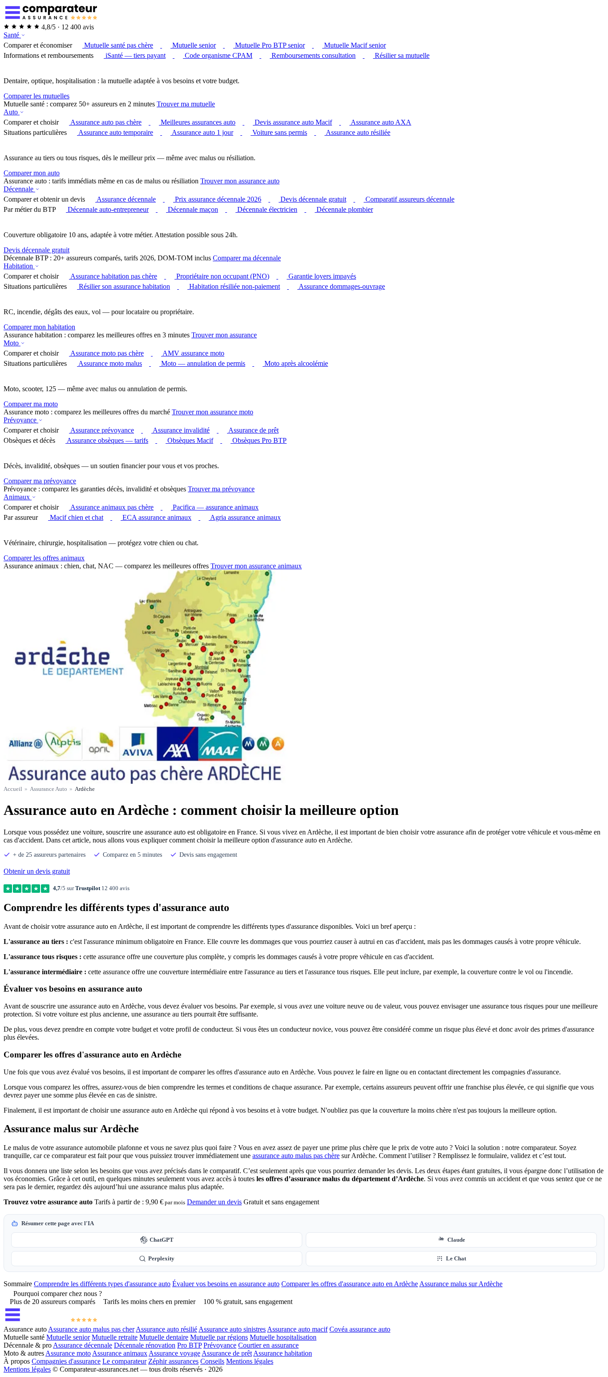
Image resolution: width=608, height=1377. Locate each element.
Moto (12, 343)
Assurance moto (68, 1353)
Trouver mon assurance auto (240, 181)
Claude (456, 1240)
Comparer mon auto (32, 173)
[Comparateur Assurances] (51, 1321)
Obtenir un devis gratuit (37, 871)
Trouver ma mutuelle (186, 104)
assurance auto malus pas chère (296, 1155)
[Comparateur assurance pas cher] (51, 19)
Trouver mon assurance (224, 335)
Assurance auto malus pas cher (91, 1329)
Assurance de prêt (227, 1353)
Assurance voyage (174, 1353)
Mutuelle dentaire (163, 1337)
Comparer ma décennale (247, 258)
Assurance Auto (48, 789)
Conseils (212, 1361)
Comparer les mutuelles (36, 96)
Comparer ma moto (31, 404)
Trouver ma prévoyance (221, 489)
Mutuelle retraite (115, 1337)
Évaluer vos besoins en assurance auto (226, 1284)
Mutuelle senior (68, 1337)
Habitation (19, 266)
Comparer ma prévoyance (40, 481)
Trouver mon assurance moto (212, 412)
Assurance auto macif (297, 1329)
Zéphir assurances (173, 1361)
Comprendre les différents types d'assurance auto (102, 1284)
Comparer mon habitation (39, 327)
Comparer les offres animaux (44, 558)
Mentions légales (249, 1361)
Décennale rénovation (144, 1345)
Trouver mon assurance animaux (256, 566)
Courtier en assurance (268, 1345)
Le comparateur (124, 1361)
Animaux (18, 497)
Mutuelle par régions (219, 1337)
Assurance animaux (119, 1353)
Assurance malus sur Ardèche (461, 1284)
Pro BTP (189, 1345)
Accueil (13, 789)
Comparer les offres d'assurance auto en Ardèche (349, 1284)
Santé (12, 35)
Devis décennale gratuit (36, 250)
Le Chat (456, 1259)
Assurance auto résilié (166, 1329)
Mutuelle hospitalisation (283, 1337)
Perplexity (161, 1259)
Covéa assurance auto (359, 1329)
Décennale (19, 189)
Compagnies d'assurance (66, 1361)
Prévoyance (21, 420)
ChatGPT (162, 1240)
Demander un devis (214, 1202)
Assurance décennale (82, 1345)
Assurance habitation (282, 1353)
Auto (12, 112)
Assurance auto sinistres (232, 1329)
